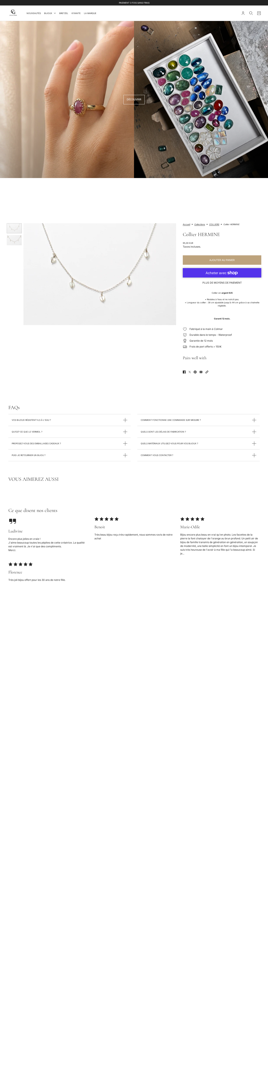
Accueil (186, 224)
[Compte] (243, 13)
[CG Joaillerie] (13, 13)
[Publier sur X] (190, 372)
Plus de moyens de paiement (222, 282)
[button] (207, 372)
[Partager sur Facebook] (184, 372)
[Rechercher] (251, 13)
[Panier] (259, 13)
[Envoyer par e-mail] (201, 372)
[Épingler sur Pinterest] (195, 372)
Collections (199, 224)
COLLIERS (214, 224)
